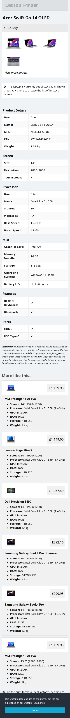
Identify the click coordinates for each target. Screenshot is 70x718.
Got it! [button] (35, 710)
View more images (16, 72)
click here (53, 363)
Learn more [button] (39, 703)
